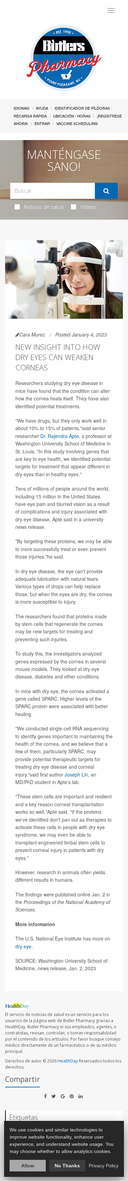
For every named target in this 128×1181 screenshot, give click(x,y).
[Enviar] (106, 191)
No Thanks (67, 1165)
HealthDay (68, 1061)
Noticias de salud (43, 206)
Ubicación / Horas (71, 116)
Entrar (42, 123)
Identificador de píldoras (82, 108)
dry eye (23, 946)
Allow (27, 1165)
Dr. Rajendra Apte (59, 435)
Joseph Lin (76, 774)
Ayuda (42, 108)
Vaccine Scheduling (77, 123)
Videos (88, 206)
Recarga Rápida (30, 116)
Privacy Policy (103, 1165)
